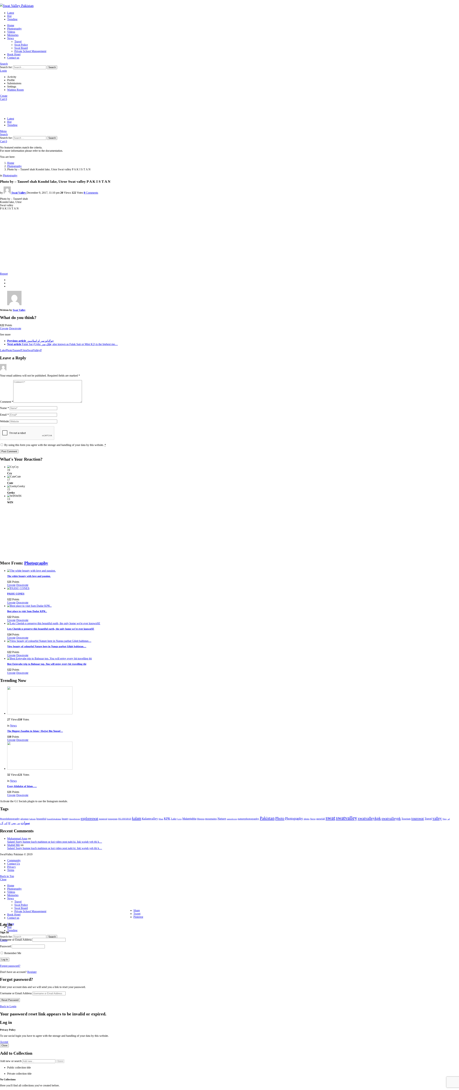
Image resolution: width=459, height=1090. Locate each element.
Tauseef (16, 350)
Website (4, 421)
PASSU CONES (15, 593)
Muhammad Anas (17, 838)
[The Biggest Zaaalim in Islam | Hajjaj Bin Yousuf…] (233, 700)
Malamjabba (189, 818)
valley (437, 818)
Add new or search (11, 1061)
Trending (12, 19)
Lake (3, 350)
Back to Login (8, 1006)
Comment (6, 401)
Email (4, 414)
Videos (11, 31)
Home (10, 25)
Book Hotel (13, 54)
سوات (25, 823)
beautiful (41, 818)
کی (6, 823)
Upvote (4, 328)
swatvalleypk (391, 818)
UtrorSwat (27, 350)
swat (330, 818)
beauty (65, 818)
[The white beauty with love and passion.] (233, 570)
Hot (9, 16)
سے (18, 823)
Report (4, 273)
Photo (9, 350)
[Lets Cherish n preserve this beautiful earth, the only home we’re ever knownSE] (233, 623)
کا (9, 823)
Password (5, 946)
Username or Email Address (16, 939)
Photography (14, 28)
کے (1, 823)
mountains (211, 818)
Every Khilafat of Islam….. (22, 786)
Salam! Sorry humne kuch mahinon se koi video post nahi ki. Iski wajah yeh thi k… (54, 841)
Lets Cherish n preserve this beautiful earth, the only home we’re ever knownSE (50, 629)
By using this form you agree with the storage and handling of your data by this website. (55, 444)
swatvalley (346, 818)
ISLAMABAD (124, 819)
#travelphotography (10, 818)
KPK (167, 818)
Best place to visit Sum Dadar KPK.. (27, 611)
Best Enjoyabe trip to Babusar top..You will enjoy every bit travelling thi (46, 664)
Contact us (13, 57)
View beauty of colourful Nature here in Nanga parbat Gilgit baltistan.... (46, 646)
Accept (4, 1041)
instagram (112, 819)
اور (448, 819)
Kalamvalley (150, 818)
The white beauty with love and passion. (29, 576)
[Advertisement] (229, 244)
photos (306, 819)
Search (52, 67)
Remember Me (12, 953)
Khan (161, 819)
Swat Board (21, 47)
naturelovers (232, 819)
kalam (136, 818)
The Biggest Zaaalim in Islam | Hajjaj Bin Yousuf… (35, 731)
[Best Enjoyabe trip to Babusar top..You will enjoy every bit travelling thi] (233, 658)
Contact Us (13, 863)
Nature (221, 818)
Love (179, 819)
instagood (103, 819)
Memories (12, 35)
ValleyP (37, 350)
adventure (24, 819)
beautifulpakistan (54, 819)
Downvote (15, 328)
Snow (313, 818)
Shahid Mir (13, 845)
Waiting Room (15, 89)
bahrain (32, 819)
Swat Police (21, 44)
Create (3, 95)
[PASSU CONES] (233, 588)
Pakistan (267, 818)
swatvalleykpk (369, 818)
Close (3, 879)
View (445, 819)
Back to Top (7, 876)
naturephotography (248, 818)
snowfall (320, 818)
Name (4, 408)
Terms (10, 870)
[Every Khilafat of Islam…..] (233, 756)
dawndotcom (74, 819)
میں (13, 823)
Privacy (11, 866)
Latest (10, 12)
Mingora (200, 819)
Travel (18, 41)
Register (32, 971)
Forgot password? (10, 965)
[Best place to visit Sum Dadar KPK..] (233, 605)
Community (14, 860)
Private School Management (30, 51)
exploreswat (89, 818)
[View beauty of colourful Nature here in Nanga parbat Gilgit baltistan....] (233, 641)
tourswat (417, 818)
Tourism (406, 818)
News (10, 38)
